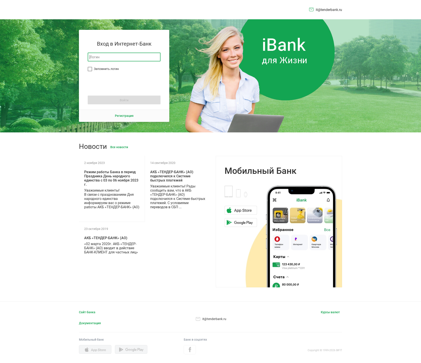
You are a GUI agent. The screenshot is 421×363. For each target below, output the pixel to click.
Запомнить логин (106, 69)
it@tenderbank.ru (329, 10)
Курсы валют (330, 312)
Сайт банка (87, 312)
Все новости (119, 147)
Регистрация (124, 115)
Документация (90, 323)
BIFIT (339, 350)
